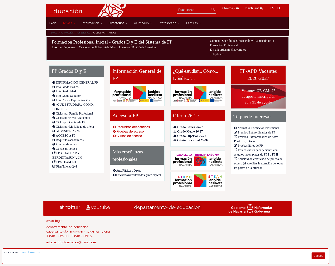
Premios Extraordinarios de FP (256, 132)
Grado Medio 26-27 (190, 131)
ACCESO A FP (65, 135)
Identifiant (252, 8)
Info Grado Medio (67, 91)
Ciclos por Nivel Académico (73, 117)
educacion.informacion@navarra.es (71, 242)
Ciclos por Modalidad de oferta (75, 126)
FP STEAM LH (66, 162)
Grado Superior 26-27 (191, 136)
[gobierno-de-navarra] (250, 207)
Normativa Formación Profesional (258, 128)
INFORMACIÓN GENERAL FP (77, 82)
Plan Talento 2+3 (66, 166)
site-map (229, 8)
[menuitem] (53, 23)
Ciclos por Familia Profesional (74, 113)
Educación (66, 11)
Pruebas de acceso (67, 144)
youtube (100, 207)
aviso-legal (54, 221)
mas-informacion (30, 252)
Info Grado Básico (67, 87)
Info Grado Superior (68, 95)
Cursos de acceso (66, 148)
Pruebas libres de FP (250, 145)
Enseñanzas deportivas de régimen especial (138, 175)
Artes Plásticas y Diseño (128, 170)
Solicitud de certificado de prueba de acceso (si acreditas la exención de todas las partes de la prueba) (258, 163)
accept (318, 255)
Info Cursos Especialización (73, 100)
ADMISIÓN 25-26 (67, 131)
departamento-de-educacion (167, 207)
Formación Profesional (75, 32)
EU (279, 8)
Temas (53, 32)
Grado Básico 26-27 (190, 127)
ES (272, 8)
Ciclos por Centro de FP (70, 122)
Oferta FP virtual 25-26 (192, 140)
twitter (72, 207)
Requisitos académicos (70, 140)
